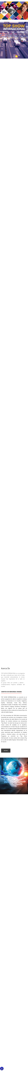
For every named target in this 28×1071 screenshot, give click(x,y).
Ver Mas (6, 750)
